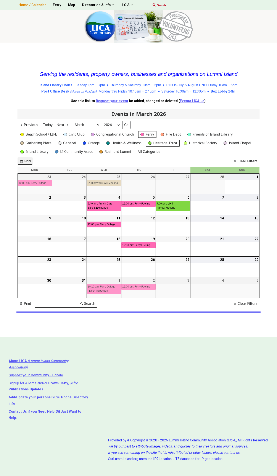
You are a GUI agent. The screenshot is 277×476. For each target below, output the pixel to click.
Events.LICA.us (192, 101)
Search (87, 304)
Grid (25, 162)
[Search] (157, 5)
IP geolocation (211, 459)
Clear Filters (248, 161)
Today (48, 124)
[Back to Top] (260, 470)
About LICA (18, 361)
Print (25, 305)
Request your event (112, 101)
